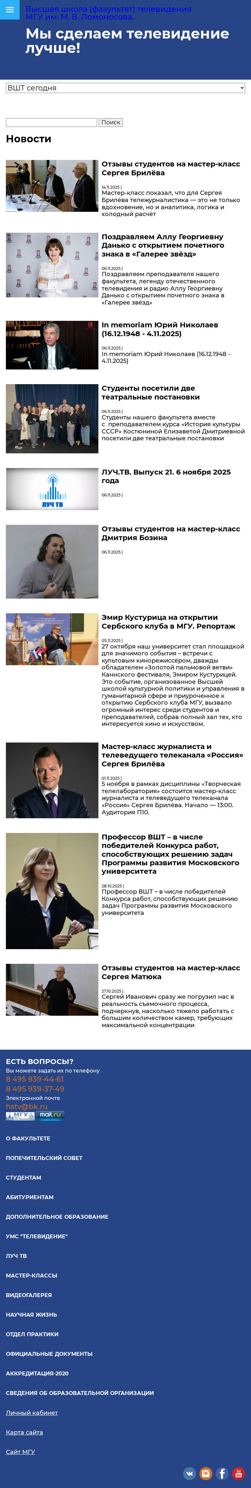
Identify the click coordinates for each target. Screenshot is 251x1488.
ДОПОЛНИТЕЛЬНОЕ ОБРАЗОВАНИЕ (57, 1217)
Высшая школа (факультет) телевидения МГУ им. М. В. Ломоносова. (108, 13)
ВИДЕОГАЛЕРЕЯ (29, 1295)
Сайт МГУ (20, 1452)
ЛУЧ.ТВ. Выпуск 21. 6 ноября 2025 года (166, 476)
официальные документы (49, 1354)
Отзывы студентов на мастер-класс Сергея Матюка (171, 972)
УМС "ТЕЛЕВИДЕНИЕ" (37, 1236)
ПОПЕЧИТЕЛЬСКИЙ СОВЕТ (44, 1158)
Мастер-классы (31, 1276)
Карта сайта (24, 1432)
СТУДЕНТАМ (23, 1178)
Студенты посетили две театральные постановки (151, 392)
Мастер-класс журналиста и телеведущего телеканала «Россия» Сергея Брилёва (172, 755)
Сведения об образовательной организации (80, 1393)
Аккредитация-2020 (37, 1374)
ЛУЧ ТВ (16, 1256)
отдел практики (32, 1334)
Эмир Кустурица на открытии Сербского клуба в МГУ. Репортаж (168, 621)
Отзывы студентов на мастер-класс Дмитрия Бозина (171, 533)
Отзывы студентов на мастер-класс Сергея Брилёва (171, 168)
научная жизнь (31, 1315)
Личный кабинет (32, 1413)
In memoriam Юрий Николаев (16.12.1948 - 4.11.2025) (160, 329)
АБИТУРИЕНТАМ (30, 1197)
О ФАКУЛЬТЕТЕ (28, 1139)
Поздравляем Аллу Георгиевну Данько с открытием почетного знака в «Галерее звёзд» (163, 245)
